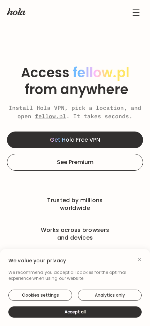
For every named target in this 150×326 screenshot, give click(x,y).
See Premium (75, 162)
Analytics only (110, 295)
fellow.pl (50, 116)
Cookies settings (40, 295)
